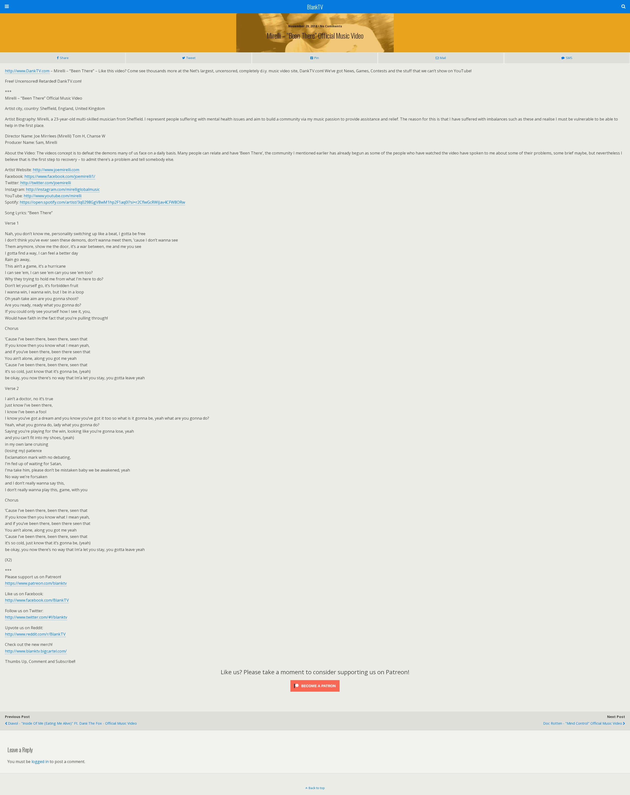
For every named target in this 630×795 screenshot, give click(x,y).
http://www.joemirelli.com (56, 169)
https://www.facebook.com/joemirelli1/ (59, 176)
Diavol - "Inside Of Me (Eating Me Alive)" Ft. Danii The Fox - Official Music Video (72, 723)
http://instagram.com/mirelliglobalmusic (63, 189)
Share (64, 58)
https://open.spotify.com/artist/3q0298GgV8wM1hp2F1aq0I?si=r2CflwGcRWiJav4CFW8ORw (102, 202)
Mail (443, 58)
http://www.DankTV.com (27, 71)
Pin (316, 58)
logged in (40, 761)
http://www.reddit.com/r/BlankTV (35, 634)
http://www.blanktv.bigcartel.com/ (36, 651)
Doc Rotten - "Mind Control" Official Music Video (582, 723)
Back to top (317, 788)
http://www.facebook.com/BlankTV (37, 600)
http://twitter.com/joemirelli (45, 182)
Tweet (190, 58)
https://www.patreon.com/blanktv (36, 583)
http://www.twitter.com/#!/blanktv (36, 617)
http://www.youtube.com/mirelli (52, 196)
